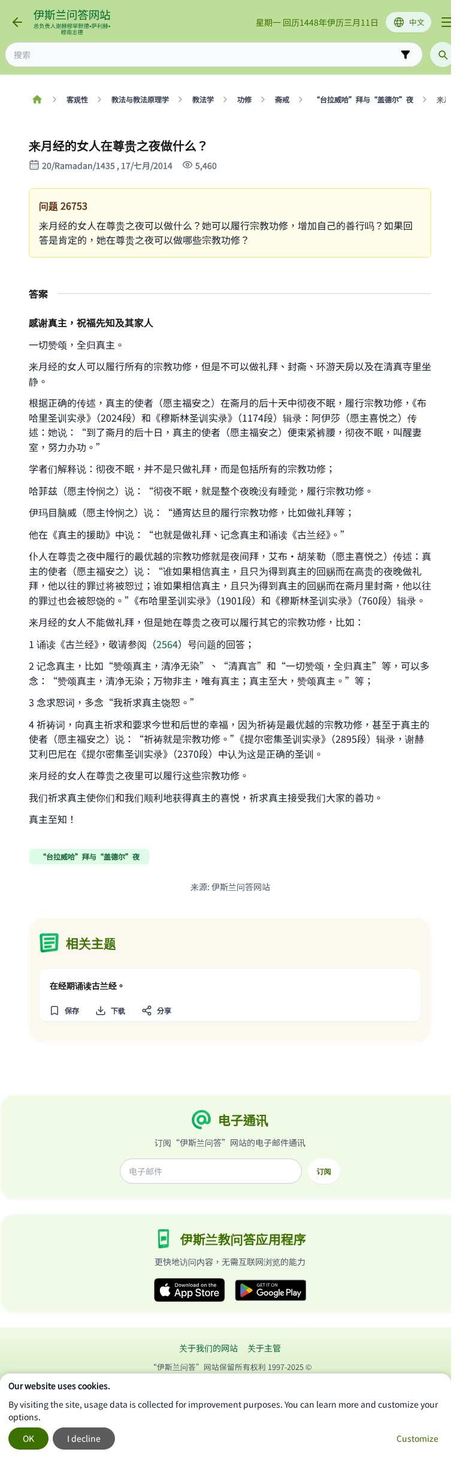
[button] (64, 1010)
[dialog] (225, 1416)
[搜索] (442, 54)
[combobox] (205, 55)
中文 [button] (417, 22)
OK (28, 1438)
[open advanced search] (405, 54)
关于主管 (264, 1348)
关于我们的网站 (208, 1348)
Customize (417, 1438)
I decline (84, 1438)
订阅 (324, 1171)
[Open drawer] (446, 22)
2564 (167, 644)
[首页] (37, 99)
